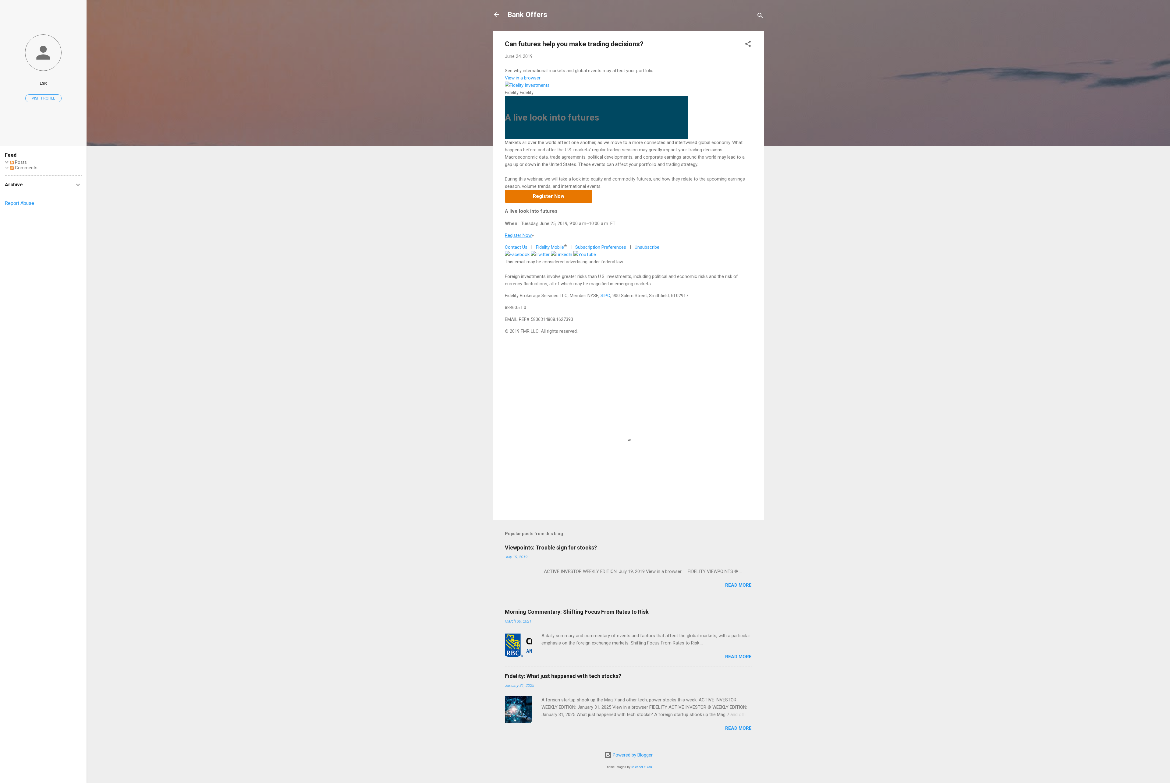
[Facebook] (517, 254)
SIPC (605, 295)
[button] (748, 45)
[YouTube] (584, 254)
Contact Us (516, 247)
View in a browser (523, 78)
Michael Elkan (641, 767)
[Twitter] (540, 254)
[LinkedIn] (561, 254)
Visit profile (43, 98)
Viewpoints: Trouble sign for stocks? (551, 547)
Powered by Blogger (632, 755)
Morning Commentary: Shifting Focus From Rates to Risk (577, 612)
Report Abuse (19, 203)
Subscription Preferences (600, 247)
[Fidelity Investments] (527, 85)
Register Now (548, 196)
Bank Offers (527, 14)
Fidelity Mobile (550, 247)
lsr (43, 83)
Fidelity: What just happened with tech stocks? (563, 676)
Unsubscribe (647, 247)
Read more (738, 585)
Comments (25, 167)
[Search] (760, 16)
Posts (20, 162)
